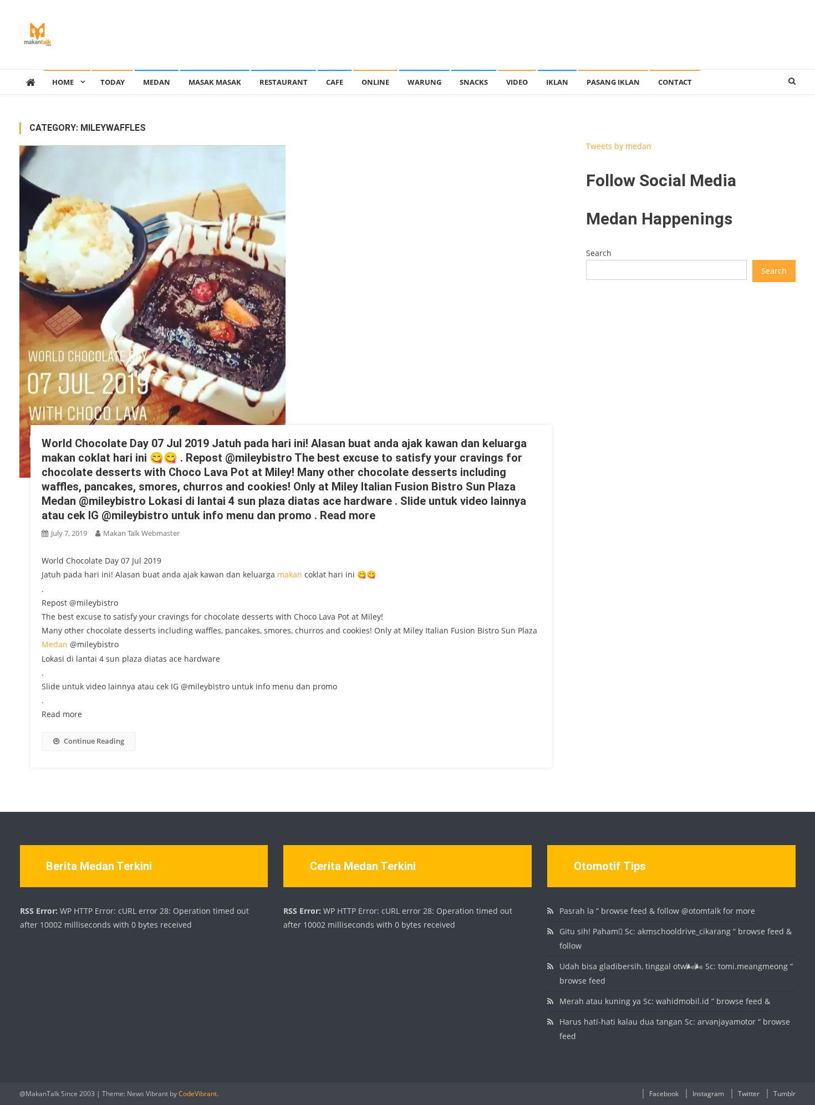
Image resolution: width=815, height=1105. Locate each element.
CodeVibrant (198, 1093)
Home (63, 82)
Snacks (474, 82)
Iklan (557, 82)
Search (599, 253)
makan (289, 574)
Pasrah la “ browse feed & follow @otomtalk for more (657, 911)
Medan (156, 82)
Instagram (708, 1093)
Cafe (334, 82)
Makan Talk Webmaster (141, 533)
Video (517, 82)
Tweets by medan (618, 146)
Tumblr (784, 1093)
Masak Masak (215, 82)
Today (112, 82)
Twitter (749, 1093)
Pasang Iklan (613, 82)
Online (375, 82)
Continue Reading (94, 741)
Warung (424, 82)
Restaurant (283, 82)
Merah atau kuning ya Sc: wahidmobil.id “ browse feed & (664, 1001)
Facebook (664, 1093)
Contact (675, 82)
